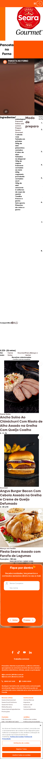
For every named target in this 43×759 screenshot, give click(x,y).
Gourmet (21, 353)
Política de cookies (30, 719)
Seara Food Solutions (9, 702)
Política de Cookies (17, 737)
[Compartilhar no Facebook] (12, 323)
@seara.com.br (18, 677)
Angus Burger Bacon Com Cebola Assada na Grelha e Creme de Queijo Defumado (21, 497)
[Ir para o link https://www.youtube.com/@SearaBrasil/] (24, 652)
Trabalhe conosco (21, 659)
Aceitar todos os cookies (21, 755)
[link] (21, 397)
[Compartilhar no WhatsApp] (17, 323)
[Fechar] (40, 725)
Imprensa (26, 702)
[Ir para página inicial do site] (21, 646)
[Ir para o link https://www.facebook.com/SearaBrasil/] (12, 652)
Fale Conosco (6, 719)
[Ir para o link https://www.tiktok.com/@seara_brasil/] (18, 652)
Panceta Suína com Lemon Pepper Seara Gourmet (19, 127)
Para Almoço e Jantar (31, 354)
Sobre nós (27, 707)
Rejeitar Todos (21, 749)
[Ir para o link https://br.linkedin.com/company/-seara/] (30, 652)
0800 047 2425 (9, 681)
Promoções (6, 712)
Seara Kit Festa (7, 705)
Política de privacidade (31, 722)
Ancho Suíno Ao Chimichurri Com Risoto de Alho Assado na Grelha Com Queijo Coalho (21, 423)
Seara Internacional (9, 700)
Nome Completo (16, 583)
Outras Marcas (28, 700)
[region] (21, 740)
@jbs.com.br (6, 675)
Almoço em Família (8, 548)
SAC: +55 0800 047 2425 (10, 722)
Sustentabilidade (29, 709)
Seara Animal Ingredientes (11, 709)
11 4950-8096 (26, 681)
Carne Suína (10, 354)
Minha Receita (7, 707)
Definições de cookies (21, 743)
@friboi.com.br (17, 675)
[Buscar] (39, 3)
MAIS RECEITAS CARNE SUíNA (21, 561)
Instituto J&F (27, 705)
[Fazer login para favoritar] (40, 364)
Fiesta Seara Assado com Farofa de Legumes (20, 553)
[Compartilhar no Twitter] (14, 323)
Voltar (15, 620)
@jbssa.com (6, 677)
